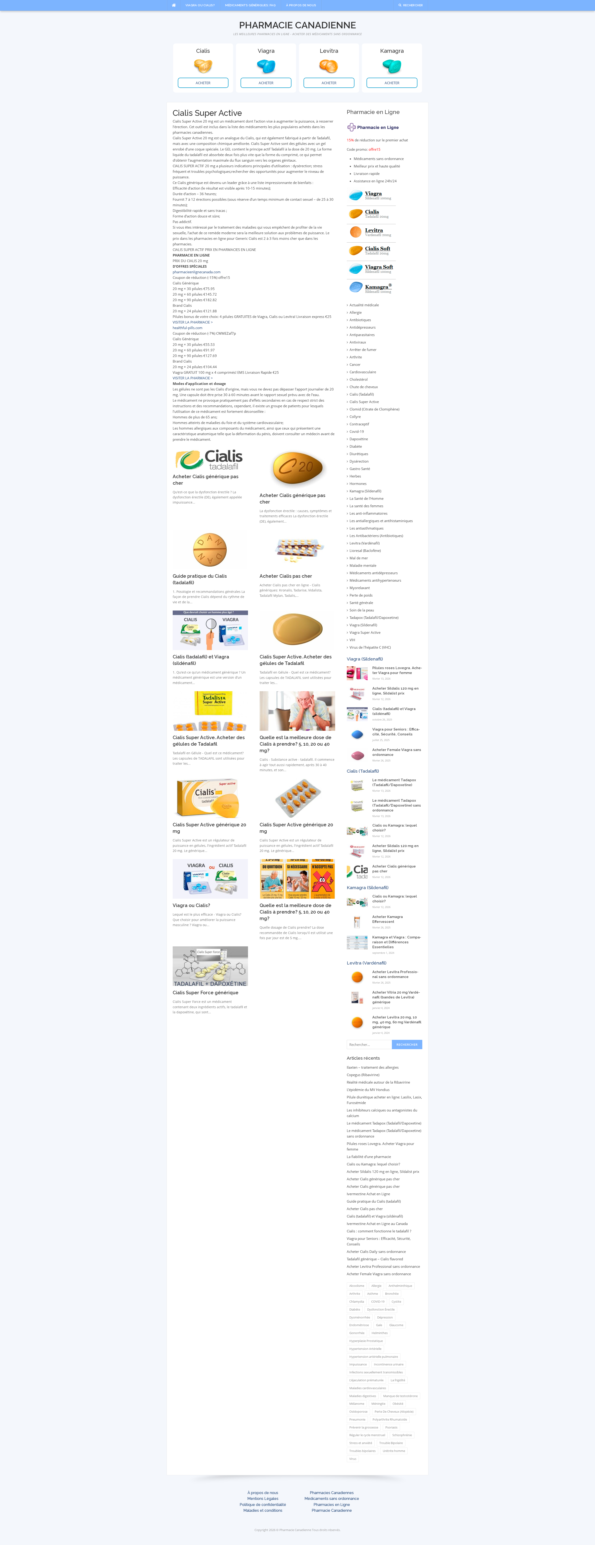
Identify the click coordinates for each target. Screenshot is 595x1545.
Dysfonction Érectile (381, 1309)
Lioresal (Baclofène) (365, 550)
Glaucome (396, 1325)
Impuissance (358, 1364)
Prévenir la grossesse (363, 1427)
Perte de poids (361, 595)
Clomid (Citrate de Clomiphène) (374, 409)
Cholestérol (359, 379)
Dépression (385, 1317)
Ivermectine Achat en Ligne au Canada (377, 1223)
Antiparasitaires (362, 334)
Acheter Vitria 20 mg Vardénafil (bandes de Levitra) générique (396, 997)
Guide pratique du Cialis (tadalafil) (374, 1201)
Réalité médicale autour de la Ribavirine (378, 1082)
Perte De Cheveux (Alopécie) (394, 1411)
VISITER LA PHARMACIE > (193, 322)
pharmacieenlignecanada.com (197, 272)
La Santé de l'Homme (366, 498)
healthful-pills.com (187, 327)
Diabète (356, 446)
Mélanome (356, 1404)
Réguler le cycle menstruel (367, 1435)
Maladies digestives (362, 1396)
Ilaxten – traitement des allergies (373, 1067)
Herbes (355, 476)
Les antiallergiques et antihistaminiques (381, 520)
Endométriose (359, 1325)
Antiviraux (358, 342)
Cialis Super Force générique (205, 992)
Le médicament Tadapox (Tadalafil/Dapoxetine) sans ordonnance (396, 805)
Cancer (355, 364)
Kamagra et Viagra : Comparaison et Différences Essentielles (396, 942)
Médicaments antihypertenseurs (375, 580)
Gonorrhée (356, 1333)
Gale (379, 1325)
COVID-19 (377, 1301)
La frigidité (398, 1380)
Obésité (398, 1404)
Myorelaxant (360, 587)
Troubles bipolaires (362, 1451)
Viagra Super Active (365, 632)
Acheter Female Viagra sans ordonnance (379, 1273)
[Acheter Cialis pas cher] (297, 549)
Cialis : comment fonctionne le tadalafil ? (379, 1231)
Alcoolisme (356, 1286)
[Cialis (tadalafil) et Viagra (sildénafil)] (210, 629)
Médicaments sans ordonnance (331, 1498)
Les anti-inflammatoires (368, 513)
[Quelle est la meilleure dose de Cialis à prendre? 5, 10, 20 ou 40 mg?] (297, 710)
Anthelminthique (400, 1286)
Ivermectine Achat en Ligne (368, 1193)
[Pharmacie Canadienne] (373, 126)
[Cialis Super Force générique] (210, 965)
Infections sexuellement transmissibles (376, 1372)
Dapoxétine (359, 439)
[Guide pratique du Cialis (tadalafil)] (210, 549)
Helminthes (380, 1333)
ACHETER (203, 82)
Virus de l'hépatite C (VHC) (370, 647)
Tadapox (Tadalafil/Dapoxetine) (374, 617)
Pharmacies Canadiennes (332, 1493)
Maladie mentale (363, 565)
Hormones (358, 483)
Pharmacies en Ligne (332, 1504)
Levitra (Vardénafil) (365, 543)
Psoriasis (391, 1427)
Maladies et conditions (262, 1510)
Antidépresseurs (363, 327)
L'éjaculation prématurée (366, 1380)
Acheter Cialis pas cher (286, 576)
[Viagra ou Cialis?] (210, 878)
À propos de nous (301, 5)
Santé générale (361, 602)
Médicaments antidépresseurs (374, 573)
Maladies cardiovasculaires (367, 1388)
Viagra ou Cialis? (200, 5)
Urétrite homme (394, 1451)
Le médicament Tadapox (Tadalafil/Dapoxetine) (384, 1123)
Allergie (356, 312)
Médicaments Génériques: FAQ (250, 5)
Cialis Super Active (364, 401)
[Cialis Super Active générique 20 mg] (207, 797)
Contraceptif (359, 424)
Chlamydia (356, 1301)
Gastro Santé (360, 468)
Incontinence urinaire (388, 1364)
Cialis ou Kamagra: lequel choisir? (373, 1164)
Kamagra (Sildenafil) (365, 491)
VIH (352, 639)
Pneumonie (357, 1419)
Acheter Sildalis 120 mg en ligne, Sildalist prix (383, 1171)
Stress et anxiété (360, 1443)
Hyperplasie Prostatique (366, 1341)
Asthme (372, 1293)
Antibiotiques (360, 319)
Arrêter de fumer (363, 349)
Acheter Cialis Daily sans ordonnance (376, 1251)
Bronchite (392, 1293)
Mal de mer (359, 558)
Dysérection (359, 461)
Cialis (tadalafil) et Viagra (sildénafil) (375, 1216)
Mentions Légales (262, 1498)
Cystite (396, 1301)
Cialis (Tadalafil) (362, 394)
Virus (352, 1459)
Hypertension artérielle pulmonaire (373, 1357)
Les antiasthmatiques (366, 528)
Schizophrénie (402, 1435)
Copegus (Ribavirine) (363, 1074)
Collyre (355, 416)
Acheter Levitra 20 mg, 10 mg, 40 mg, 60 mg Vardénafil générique (396, 1022)
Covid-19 (357, 431)
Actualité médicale (364, 305)
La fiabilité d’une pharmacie (369, 1156)
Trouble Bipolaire (391, 1443)
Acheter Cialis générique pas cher (373, 1179)
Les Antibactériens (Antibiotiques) (376, 535)
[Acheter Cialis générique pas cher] (210, 459)
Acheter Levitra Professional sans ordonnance (383, 1266)
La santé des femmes (366, 506)
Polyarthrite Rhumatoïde (390, 1419)
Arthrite (356, 357)
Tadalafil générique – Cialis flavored (375, 1259)
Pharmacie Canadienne (297, 25)
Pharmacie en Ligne (373, 112)
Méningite (378, 1404)
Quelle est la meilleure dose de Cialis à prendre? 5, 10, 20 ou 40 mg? (295, 744)
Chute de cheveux (364, 386)
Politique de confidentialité (263, 1504)
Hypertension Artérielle (365, 1349)
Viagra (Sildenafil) (363, 625)
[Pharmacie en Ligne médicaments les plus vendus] (371, 240)
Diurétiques (359, 453)
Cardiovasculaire (363, 372)
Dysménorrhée (359, 1317)
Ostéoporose (358, 1411)
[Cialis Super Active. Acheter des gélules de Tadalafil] (297, 629)
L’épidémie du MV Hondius (368, 1089)
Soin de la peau (362, 610)
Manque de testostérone (400, 1396)
